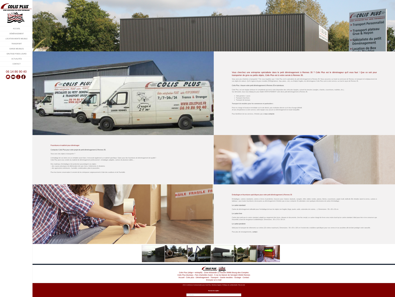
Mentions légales (216, 285)
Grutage (237, 277)
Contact (246, 277)
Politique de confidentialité (229, 285)
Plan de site (241, 285)
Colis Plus (208, 285)
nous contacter (269, 114)
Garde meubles (226, 277)
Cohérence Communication (194, 285)
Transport (214, 277)
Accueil (181, 277)
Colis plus (190, 277)
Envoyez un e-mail (213, 280)
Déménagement (202, 277)
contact (254, 232)
